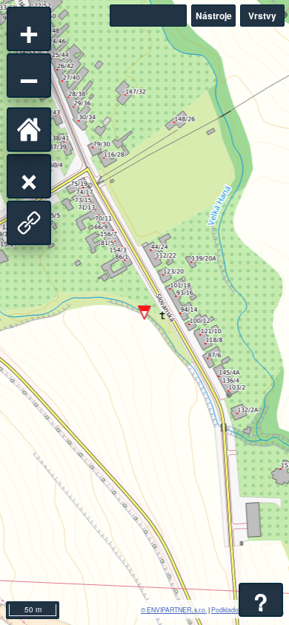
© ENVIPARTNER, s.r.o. (174, 609)
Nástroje (214, 15)
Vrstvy (262, 15)
